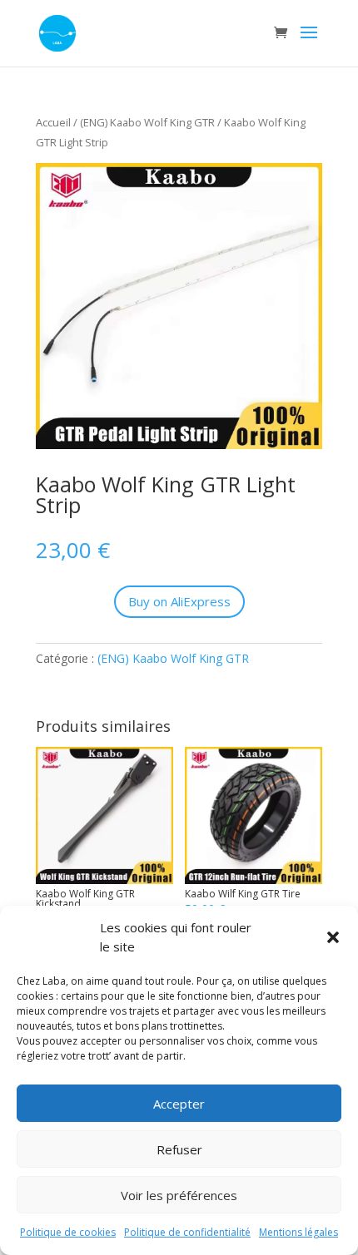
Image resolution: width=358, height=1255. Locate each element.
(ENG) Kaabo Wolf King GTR (147, 122)
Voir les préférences (179, 1195)
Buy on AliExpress (179, 601)
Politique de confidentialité (187, 1232)
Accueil (53, 122)
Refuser (179, 1149)
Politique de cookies (68, 1232)
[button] (333, 937)
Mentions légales (298, 1232)
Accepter (179, 1103)
